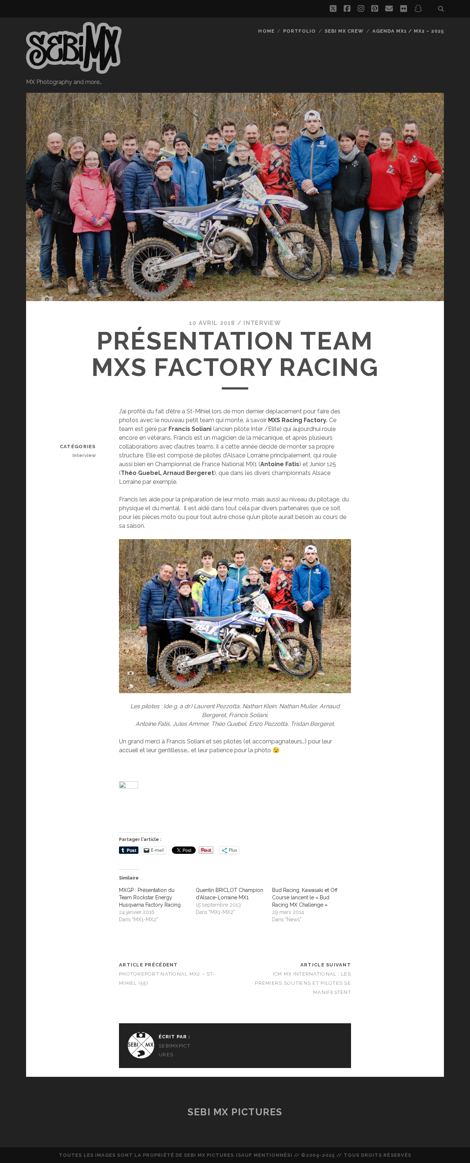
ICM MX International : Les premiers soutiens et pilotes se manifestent (303, 983)
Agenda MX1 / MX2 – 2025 (408, 31)
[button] (235, 616)
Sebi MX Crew (344, 31)
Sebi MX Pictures (235, 1112)
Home (266, 31)
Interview (262, 322)
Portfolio (299, 31)
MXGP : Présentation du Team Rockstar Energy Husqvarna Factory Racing (150, 897)
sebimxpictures (174, 1050)
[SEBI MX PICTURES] (74, 70)
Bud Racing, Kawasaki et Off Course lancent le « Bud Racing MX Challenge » (304, 897)
